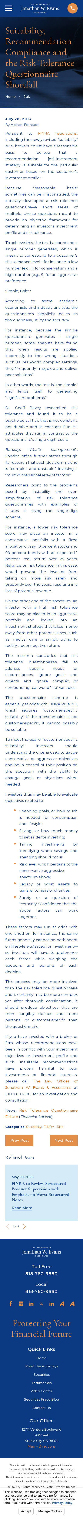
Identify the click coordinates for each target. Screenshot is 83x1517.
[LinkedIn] (31, 1303)
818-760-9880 (41, 1273)
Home (41, 1358)
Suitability (33, 1127)
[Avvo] (62, 1303)
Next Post (63, 1140)
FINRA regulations (57, 133)
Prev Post (19, 1140)
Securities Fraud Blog (41, 1399)
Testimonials (42, 1383)
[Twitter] (41, 1303)
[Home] (40, 8)
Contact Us (42, 1408)
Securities (42, 1375)
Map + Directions (41, 1446)
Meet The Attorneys (41, 1366)
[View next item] (24, 1226)
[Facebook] (11, 1303)
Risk (60, 1127)
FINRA (49, 1127)
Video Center (41, 1391)
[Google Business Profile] (21, 1303)
